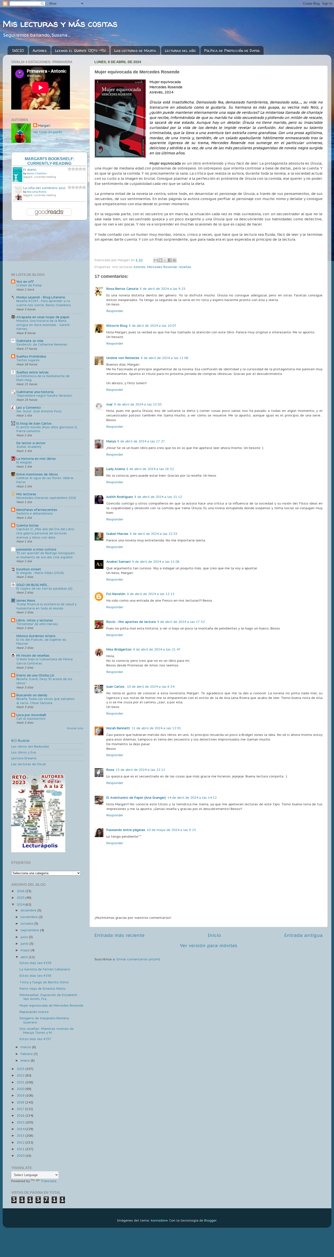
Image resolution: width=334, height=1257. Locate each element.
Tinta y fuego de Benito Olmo (44, 982)
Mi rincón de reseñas (32, 655)
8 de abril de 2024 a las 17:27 (141, 441)
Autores (40, 50)
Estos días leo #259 (35, 963)
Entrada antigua (303, 935)
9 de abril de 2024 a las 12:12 (150, 594)
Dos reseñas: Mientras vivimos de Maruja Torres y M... (47, 1030)
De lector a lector (30, 443)
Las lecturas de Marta (135, 50)
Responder (114, 311)
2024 (21, 904)
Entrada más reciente (119, 935)
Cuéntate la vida (29, 340)
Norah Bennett (118, 728)
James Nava (25, 600)
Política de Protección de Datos (232, 50)
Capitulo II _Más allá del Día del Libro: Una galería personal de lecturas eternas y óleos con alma (45, 533)
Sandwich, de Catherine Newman (41, 344)
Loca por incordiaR (31, 715)
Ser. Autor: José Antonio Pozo (39, 411)
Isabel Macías (117, 533)
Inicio (214, 935)
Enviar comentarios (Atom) (138, 959)
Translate (48, 1181)
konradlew (159, 1220)
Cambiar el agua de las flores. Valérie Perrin (44, 480)
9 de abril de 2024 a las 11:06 (155, 561)
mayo (26, 950)
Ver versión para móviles (208, 945)
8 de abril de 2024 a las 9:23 (162, 288)
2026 (21, 891)
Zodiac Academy (28, 447)
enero (26, 1060)
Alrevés (139, 267)
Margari (44, 125)
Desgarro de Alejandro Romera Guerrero (44, 1020)
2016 (21, 1115)
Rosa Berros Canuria (122, 288)
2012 (21, 1142)
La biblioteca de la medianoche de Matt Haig (43, 378)
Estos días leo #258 (35, 975)
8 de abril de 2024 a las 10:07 (152, 325)
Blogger (210, 1220)
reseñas (185, 267)
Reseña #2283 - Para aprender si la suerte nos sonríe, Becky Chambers (43, 303)
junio (25, 943)
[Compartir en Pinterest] (174, 260)
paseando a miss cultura (36, 549)
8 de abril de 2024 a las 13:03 (138, 404)
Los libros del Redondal (30, 746)
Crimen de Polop (29, 285)
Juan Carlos (115, 686)
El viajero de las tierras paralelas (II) (44, 588)
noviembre (30, 917)
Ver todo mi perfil (47, 132)
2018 (21, 1102)
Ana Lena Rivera (36, 191)
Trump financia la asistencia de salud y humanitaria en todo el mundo (46, 606)
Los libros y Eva (23, 752)
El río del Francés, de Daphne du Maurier (41, 642)
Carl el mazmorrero (30, 719)
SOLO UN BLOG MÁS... (32, 585)
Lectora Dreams (24, 758)
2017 (21, 1109)
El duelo (29, 169)
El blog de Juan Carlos (34, 423)
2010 (21, 1155)
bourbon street (28, 569)
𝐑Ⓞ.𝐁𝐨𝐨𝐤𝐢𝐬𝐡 (20, 740)
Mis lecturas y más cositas (60, 24)
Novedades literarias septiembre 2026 (46, 498)
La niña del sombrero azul (44, 188)
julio (25, 937)
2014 (21, 1129)
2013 (21, 1135)
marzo (26, 1047)
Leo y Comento (28, 407)
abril (25, 957)
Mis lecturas (26, 494)
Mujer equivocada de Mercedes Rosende (51, 1005)
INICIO (18, 50)
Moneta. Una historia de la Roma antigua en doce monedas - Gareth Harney (43, 325)
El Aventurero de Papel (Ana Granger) (136, 797)
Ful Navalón (115, 594)
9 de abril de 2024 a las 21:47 (156, 649)
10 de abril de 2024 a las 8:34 (150, 686)
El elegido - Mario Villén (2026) (40, 573)
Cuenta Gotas (27, 525)
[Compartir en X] (165, 260)
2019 (21, 1095)
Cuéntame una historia (35, 392)
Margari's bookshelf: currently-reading (49, 161)
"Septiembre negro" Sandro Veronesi (44, 395)
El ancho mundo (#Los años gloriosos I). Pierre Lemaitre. (47, 429)
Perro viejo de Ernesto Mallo (43, 988)
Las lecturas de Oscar (28, 764)
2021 (21, 1082)
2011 (21, 1149)
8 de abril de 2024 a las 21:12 (158, 496)
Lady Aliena (115, 469)
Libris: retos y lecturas (34, 620)
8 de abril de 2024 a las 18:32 (150, 469)
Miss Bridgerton (119, 649)
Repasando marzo (34, 1012)
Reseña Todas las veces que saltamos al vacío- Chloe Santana (45, 701)
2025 (21, 897)
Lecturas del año (180, 50)
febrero (27, 1054)
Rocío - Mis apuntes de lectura (131, 621)
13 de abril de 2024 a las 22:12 (140, 769)
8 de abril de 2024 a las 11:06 (164, 358)
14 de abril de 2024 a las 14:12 (192, 797)
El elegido (24, 462)
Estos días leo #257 (35, 1039)
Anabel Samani (118, 561)
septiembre (30, 930)
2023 (21, 1068)
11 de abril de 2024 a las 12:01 (156, 728)
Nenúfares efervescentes (36, 509)
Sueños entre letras (32, 372)
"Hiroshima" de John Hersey (37, 624)
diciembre (29, 910)
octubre (27, 923)
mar (109, 404)
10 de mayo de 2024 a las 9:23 (171, 830)
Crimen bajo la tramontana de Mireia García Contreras (44, 661)
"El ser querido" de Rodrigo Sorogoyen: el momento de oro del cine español (45, 555)
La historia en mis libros (36, 458)
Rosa (110, 769)
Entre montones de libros (37, 474)
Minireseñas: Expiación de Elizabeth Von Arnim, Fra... (48, 997)
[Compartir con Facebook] (169, 260)
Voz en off (25, 281)
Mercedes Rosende (162, 267)
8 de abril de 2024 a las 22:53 (153, 533)
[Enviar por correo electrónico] (155, 260)
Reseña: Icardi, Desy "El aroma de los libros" (44, 681)
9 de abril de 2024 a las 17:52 (181, 621)
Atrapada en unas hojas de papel (42, 317)
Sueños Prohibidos (31, 356)
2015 (21, 1122)
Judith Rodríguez (119, 496)
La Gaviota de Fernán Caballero (45, 969)
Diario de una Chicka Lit (35, 675)
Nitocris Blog (116, 325)
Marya (111, 441)
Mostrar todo (75, 728)
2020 (21, 1089)
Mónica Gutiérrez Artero (36, 636)
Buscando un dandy (31, 695)
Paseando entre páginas (125, 830)
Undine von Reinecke (122, 358)
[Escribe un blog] (160, 260)
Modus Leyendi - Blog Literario (40, 297)
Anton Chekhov (36, 173)
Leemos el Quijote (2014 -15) (80, 50)
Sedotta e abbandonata (34, 513)
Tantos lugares (28, 360)
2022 (21, 1075)
